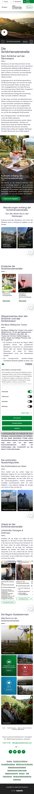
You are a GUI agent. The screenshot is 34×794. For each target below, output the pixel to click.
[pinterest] (23, 752)
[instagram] (19, 752)
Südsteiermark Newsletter (17, 767)
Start (3, 728)
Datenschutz (7, 776)
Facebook (9, 689)
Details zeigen (25, 413)
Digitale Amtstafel (11, 773)
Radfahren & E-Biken (8, 653)
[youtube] (15, 752)
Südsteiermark (11, 728)
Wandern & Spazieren (24, 693)
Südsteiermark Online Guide (17, 770)
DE (16, 747)
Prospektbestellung (8, 764)
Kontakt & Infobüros (20, 761)
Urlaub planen (6, 723)
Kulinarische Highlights (11, 198)
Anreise (9, 761)
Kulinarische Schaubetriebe (7, 294)
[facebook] (10, 752)
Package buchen (23, 598)
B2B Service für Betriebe (24, 764)
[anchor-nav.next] (31, 41)
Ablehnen (17, 428)
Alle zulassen (17, 418)
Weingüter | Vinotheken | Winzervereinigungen (25, 296)
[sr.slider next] (31, 252)
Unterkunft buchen (8, 602)
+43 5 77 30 (6, 743)
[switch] (30, 396)
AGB (27, 773)
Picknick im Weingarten (25, 662)
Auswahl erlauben (17, 423)
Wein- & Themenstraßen (25, 728)
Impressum (17, 779)
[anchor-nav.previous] (2, 41)
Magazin (9, 670)
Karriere (22, 773)
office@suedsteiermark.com (22, 743)
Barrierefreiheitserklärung (22, 776)
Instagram (25, 674)
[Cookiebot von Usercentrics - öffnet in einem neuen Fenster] (25, 364)
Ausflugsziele (22, 684)
